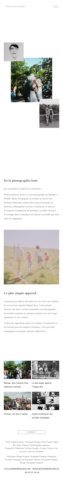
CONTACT (31, 432)
